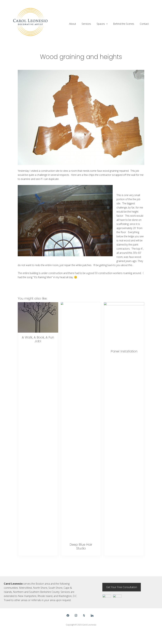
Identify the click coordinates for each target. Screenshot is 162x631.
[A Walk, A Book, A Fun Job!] (38, 317)
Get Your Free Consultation (121, 587)
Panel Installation (124, 351)
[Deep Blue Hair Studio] (81, 421)
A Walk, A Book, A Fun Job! (38, 339)
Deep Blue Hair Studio (81, 546)
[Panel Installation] (124, 324)
